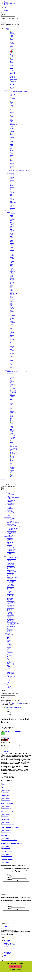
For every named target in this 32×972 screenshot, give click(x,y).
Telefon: (9, 877)
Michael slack (10, 563)
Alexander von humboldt (10, 944)
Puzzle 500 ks (10, 521)
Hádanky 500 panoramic (13, 522)
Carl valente (10, 578)
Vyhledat (3, 14)
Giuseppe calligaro (11, 561)
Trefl (8, 685)
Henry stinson (10, 568)
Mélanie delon (10, 615)
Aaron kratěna (10, 570)
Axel (8, 637)
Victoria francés (11, 602)
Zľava (8, 515)
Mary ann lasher (11, 567)
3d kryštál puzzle (11, 500)
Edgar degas (10, 630)
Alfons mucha (10, 601)
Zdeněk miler (10, 595)
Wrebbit (9, 686)
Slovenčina (9, 8)
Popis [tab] (5, 749)
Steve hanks (10, 584)
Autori (5, 210)
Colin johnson (10, 566)
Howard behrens (11, 619)
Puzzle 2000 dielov (11, 531)
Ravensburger (10, 672)
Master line (9, 661)
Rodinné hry (10, 545)
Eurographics (10, 652)
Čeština (5, 7)
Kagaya (6, 946)
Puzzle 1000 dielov (11, 525)
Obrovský (9, 666)
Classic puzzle (7, 90)
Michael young (10, 573)
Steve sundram (10, 596)
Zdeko (8, 687)
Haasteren (9, 609)
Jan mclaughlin (10, 581)
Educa (8, 650)
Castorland (9, 644)
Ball (8, 638)
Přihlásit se (6, 10)
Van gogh (9, 589)
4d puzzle (9, 501)
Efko (8, 651)
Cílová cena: (9, 879)
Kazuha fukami (10, 624)
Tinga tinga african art (12, 571)
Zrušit (7, 894)
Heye (8, 654)
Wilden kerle (10, 610)
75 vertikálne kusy (11, 519)
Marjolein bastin (11, 612)
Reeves (8, 675)
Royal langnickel (11, 676)
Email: (9, 876)
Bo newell (9, 588)
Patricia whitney (11, 585)
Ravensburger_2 (11, 673)
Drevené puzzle (11, 503)
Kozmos (9, 657)
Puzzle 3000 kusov (11, 532)
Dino (8, 648)
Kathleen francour (11, 603)
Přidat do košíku (5, 747)
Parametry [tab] (6, 751)
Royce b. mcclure (11, 620)
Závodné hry (10, 553)
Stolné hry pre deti (11, 549)
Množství (3, 745)
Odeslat (3, 894)
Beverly (9, 640)
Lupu (8, 659)
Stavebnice (9, 514)
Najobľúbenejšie (11, 664)
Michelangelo (10, 594)
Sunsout (9, 683)
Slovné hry (9, 546)
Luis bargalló (10, 582)
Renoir (8, 627)
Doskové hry (10, 538)
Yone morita (10, 629)
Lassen (8, 592)
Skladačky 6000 (11, 535)
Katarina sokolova (11, 622)
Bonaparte (9, 643)
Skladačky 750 (10, 524)
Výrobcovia (7, 370)
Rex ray (9, 560)
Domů (2, 703)
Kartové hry (10, 539)
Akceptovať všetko (15, 966)
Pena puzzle (10, 505)
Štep (8, 682)
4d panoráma (10, 634)
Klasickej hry (10, 540)
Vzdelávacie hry (11, 552)
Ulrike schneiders (11, 605)
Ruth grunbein (10, 564)
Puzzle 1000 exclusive (12, 528)
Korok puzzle (10, 504)
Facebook (6, 926)
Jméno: (9, 874)
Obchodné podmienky (9, 3)
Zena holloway (10, 617)
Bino (8, 641)
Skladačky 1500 (11, 529)
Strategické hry (10, 550)
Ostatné (9, 668)
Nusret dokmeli (10, 587)
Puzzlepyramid (10, 511)
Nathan (8, 665)
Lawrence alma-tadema (12, 557)
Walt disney (10, 591)
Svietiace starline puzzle (13, 497)
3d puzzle (9, 496)
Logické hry (10, 542)
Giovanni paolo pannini (12, 577)
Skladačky (9, 493)
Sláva (8, 679)
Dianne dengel (10, 575)
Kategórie (6, 28)
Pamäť (8, 543)
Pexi (8, 671)
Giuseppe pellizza (11, 559)
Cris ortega (9, 613)
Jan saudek (9, 631)
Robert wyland (10, 606)
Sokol (8, 680)
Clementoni (10, 645)
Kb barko (9, 655)
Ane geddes (10, 598)
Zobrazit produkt (5, 790)
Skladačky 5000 (11, 533)
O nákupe (6, 4)
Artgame (9, 636)
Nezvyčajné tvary (11, 518)
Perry (8, 669)
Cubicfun (9, 647)
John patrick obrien (11, 580)
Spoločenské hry (8, 168)
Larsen (8, 658)
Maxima (9, 662)
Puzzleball (9, 510)
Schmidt (9, 678)
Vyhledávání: (4, 690)
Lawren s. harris (11, 626)
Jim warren (9, 599)
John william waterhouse (13, 623)
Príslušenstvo (10, 508)
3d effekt (9, 498)
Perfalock (9, 507)
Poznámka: (16, 880)
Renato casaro (10, 608)
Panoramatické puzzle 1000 (13, 526)
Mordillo (9, 616)
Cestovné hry (10, 554)
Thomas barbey (10, 574)
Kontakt (6, 2)
